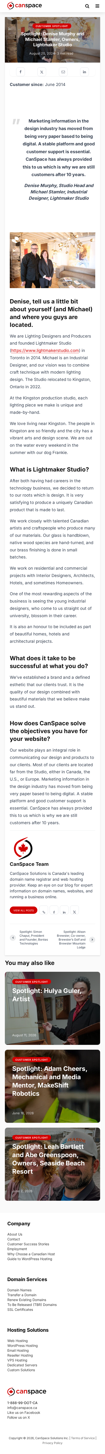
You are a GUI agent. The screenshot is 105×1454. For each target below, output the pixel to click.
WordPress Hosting (22, 1345)
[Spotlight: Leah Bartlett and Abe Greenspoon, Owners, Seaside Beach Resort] (52, 1163)
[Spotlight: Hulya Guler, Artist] (52, 1008)
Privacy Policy (52, 1443)
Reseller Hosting (20, 1355)
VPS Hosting (17, 1360)
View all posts (23, 910)
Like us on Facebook (23, 1412)
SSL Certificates (20, 1309)
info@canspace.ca (22, 1408)
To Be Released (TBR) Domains (32, 1305)
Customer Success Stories (28, 1244)
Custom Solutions (21, 1370)
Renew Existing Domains (26, 1300)
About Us (14, 1234)
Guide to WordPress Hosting (29, 1259)
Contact (13, 1239)
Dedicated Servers (22, 1365)
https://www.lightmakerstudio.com (45, 350)
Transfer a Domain (21, 1295)
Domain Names (19, 1290)
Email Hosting (18, 1350)
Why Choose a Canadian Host (31, 1254)
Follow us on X (18, 1417)
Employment (17, 1249)
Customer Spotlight (52, 26)
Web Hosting (17, 1341)
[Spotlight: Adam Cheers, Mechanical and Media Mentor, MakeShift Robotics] (52, 1086)
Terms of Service (83, 1438)
